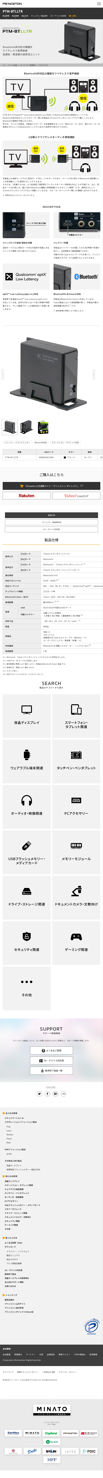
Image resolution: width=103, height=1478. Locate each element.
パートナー (31, 1354)
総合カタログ (12, 1259)
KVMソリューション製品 (15, 1149)
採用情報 (93, 1354)
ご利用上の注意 (48, 1372)
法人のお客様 (11, 1113)
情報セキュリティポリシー (28, 1372)
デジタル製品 (12, 65)
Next (94, 374)
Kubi (9, 1142)
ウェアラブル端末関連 (14, 1189)
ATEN (9, 1154)
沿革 (41, 1354)
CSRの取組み (80, 1354)
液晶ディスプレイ (14, 1165)
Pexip (9, 1138)
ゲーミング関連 (11, 1225)
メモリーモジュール (13, 1209)
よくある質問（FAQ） (14, 1242)
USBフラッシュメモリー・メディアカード (22, 1205)
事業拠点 (18, 1354)
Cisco (9, 1130)
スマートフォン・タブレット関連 (19, 1185)
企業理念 (51, 1354)
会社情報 (6, 1348)
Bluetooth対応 (41, 442)
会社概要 (6, 1354)
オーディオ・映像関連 (28, 65)
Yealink (10, 1134)
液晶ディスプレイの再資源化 (17, 1278)
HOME (4, 65)
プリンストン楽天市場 (14, 1307)
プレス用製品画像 (14, 1263)
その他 (7, 1229)
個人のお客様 (11, 1176)
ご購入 (74, 16)
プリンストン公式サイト (15, 1303)
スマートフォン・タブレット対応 (65, 442)
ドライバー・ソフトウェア (18, 1251)
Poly (8, 1126)
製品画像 (15, 16)
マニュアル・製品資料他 (51, 522)
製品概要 (6, 16)
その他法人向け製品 (13, 1160)
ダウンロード (10, 1246)
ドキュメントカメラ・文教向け (18, 1217)
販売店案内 (9, 1299)
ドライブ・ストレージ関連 (16, 1213)
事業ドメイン (64, 1354)
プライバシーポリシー (67, 1372)
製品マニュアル (13, 1255)
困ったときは (11, 1237)
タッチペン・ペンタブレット (17, 1193)
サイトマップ (8, 1372)
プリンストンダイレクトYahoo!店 (19, 1311)
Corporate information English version (22, 1360)
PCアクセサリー (11, 1201)
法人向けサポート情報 (14, 1282)
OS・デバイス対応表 (51, 529)
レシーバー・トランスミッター (17, 442)
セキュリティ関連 (12, 1221)
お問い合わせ (10, 1286)
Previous (2, 374)
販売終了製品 (10, 1274)
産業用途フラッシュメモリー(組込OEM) (23, 1169)
